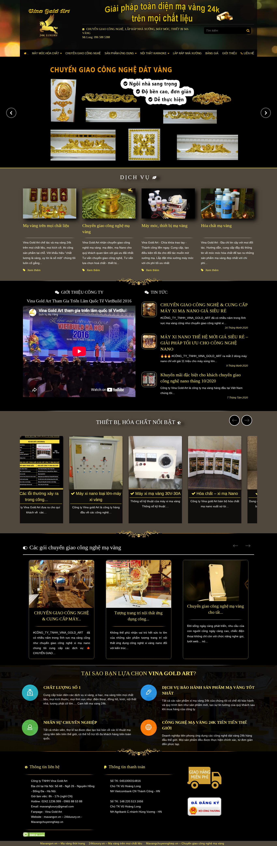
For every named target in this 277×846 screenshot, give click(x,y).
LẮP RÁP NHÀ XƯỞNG (187, 53)
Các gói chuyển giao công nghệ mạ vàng (75, 547)
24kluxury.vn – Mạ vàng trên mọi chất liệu (115, 843)
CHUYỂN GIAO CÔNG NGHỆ (83, 53)
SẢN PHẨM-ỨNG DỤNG (119, 53)
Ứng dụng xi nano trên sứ (111, 496)
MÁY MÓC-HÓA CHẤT (45, 53)
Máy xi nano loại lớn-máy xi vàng (230, 496)
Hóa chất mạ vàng (216, 225)
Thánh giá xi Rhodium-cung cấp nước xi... (52, 496)
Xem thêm (34, 270)
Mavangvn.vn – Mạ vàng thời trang (62, 843)
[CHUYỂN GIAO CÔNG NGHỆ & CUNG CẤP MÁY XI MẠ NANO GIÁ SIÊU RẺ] (149, 309)
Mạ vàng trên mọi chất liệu (46, 225)
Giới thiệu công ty (82, 292)
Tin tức (159, 292)
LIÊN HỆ (249, 53)
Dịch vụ (135, 177)
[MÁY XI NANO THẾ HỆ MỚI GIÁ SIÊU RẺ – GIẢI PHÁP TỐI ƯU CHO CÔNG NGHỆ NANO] (149, 341)
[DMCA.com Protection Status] (34, 834)
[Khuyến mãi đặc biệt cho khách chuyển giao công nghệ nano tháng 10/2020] (149, 379)
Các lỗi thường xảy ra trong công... (170, 496)
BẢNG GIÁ (211, 53)
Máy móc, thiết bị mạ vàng (165, 225)
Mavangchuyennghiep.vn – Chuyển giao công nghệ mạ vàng (185, 843)
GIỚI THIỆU (229, 53)
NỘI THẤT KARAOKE (153, 53)
